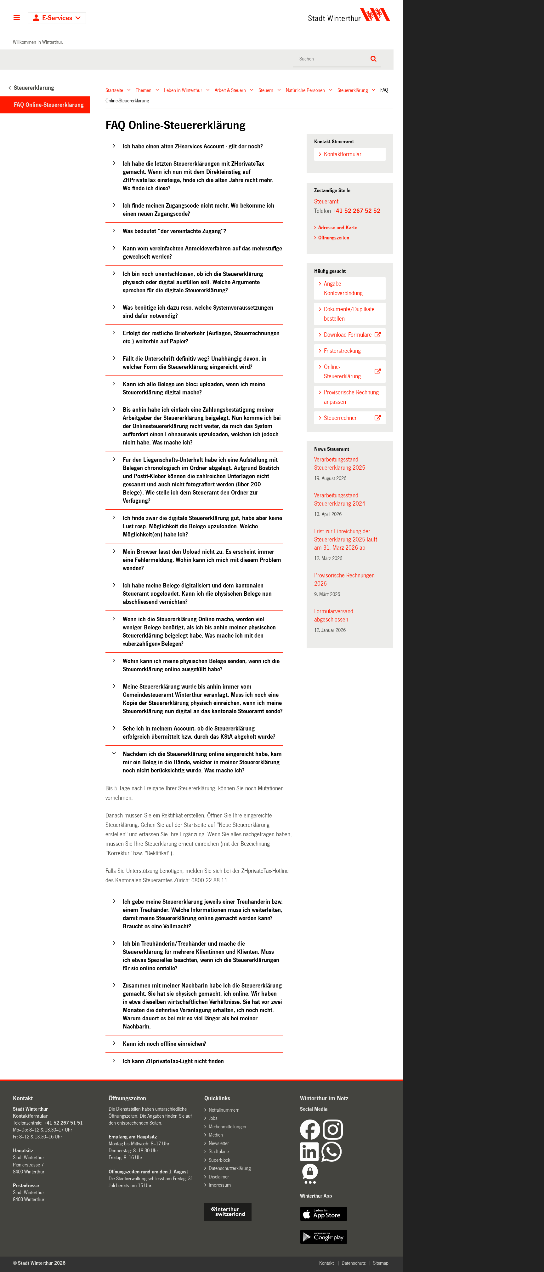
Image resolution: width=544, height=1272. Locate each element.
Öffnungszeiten (333, 237)
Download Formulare (348, 335)
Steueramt (326, 201)
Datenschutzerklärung (230, 1168)
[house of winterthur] (228, 1219)
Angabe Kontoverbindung (343, 288)
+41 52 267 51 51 (63, 1123)
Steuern (265, 90)
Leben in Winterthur (183, 90)
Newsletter (219, 1143)
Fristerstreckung (342, 351)
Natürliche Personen (305, 90)
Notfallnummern (224, 1110)
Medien (216, 1134)
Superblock (219, 1160)
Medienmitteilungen (227, 1126)
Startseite (114, 90)
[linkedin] (310, 1160)
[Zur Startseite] (290, 14)
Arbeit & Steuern (230, 90)
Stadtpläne (219, 1151)
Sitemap (380, 1263)
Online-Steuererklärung (342, 372)
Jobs (213, 1118)
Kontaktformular (342, 154)
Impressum (220, 1185)
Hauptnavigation (16, 18)
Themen (143, 90)
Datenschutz (354, 1263)
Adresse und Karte (337, 227)
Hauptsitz (23, 1150)
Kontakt (326, 1263)
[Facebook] (311, 1138)
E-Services (57, 18)
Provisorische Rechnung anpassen (351, 397)
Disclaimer (219, 1176)
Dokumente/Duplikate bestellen (349, 314)
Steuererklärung (352, 90)
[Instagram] (333, 1138)
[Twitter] (343, 1138)
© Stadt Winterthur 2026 (39, 1263)
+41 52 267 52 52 (356, 211)
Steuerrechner (340, 418)
